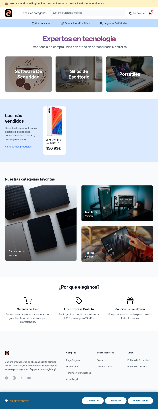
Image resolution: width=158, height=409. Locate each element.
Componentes (42, 23)
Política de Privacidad (138, 360)
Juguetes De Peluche (115, 23)
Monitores (91, 212)
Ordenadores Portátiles (77, 23)
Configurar (93, 400)
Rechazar (115, 400)
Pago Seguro (73, 360)
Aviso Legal (72, 379)
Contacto (101, 360)
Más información (19, 400)
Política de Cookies (137, 366)
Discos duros (17, 251)
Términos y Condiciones (78, 373)
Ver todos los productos (18, 146)
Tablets (89, 252)
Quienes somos (104, 366)
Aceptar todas (140, 400)
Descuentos (72, 366)
